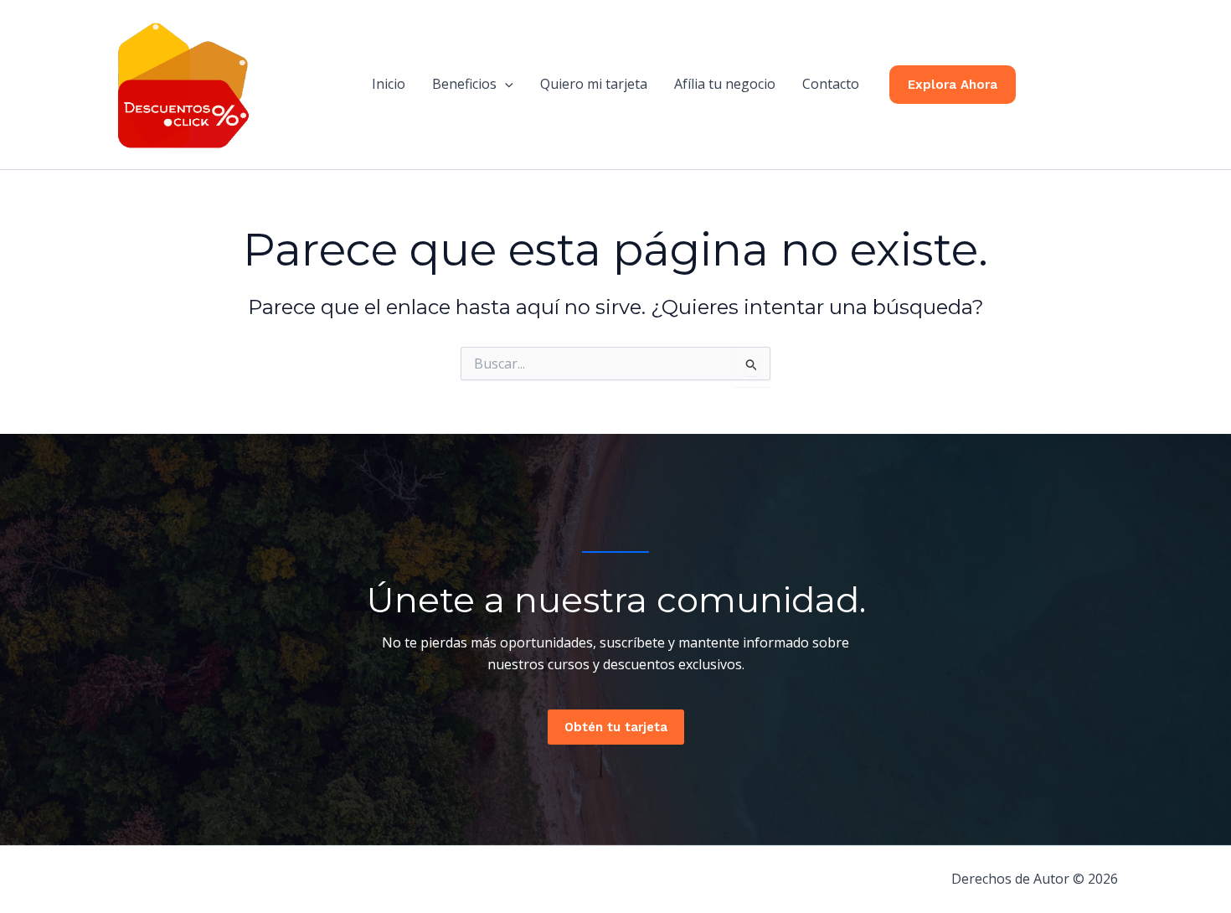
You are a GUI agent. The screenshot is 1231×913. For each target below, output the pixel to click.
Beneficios (464, 84)
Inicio (388, 84)
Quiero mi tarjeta (593, 84)
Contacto (830, 84)
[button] (505, 84)
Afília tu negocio (724, 84)
